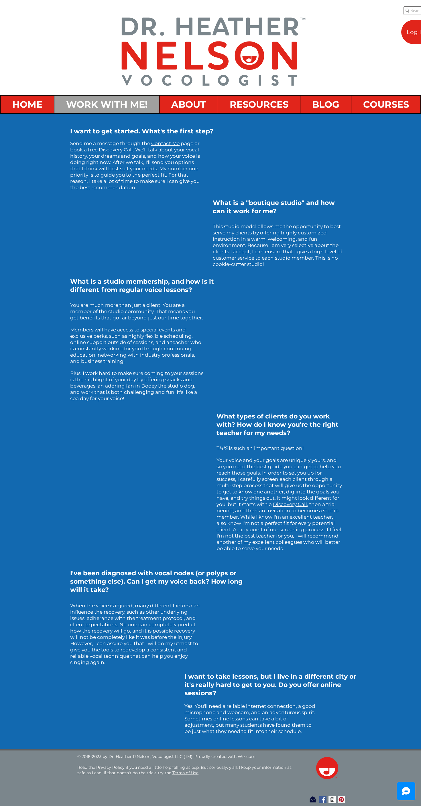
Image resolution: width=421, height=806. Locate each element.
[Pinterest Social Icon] (341, 799)
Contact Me (165, 143)
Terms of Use (185, 772)
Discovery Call (116, 150)
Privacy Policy (110, 767)
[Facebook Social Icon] (322, 799)
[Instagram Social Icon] (332, 799)
